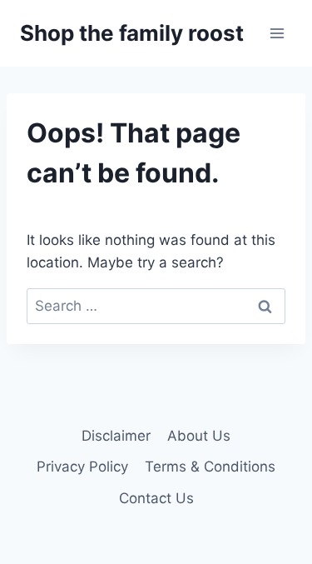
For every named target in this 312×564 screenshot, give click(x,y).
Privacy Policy (82, 466)
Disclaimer (116, 435)
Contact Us (156, 498)
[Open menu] (276, 33)
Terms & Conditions (210, 466)
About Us (198, 435)
